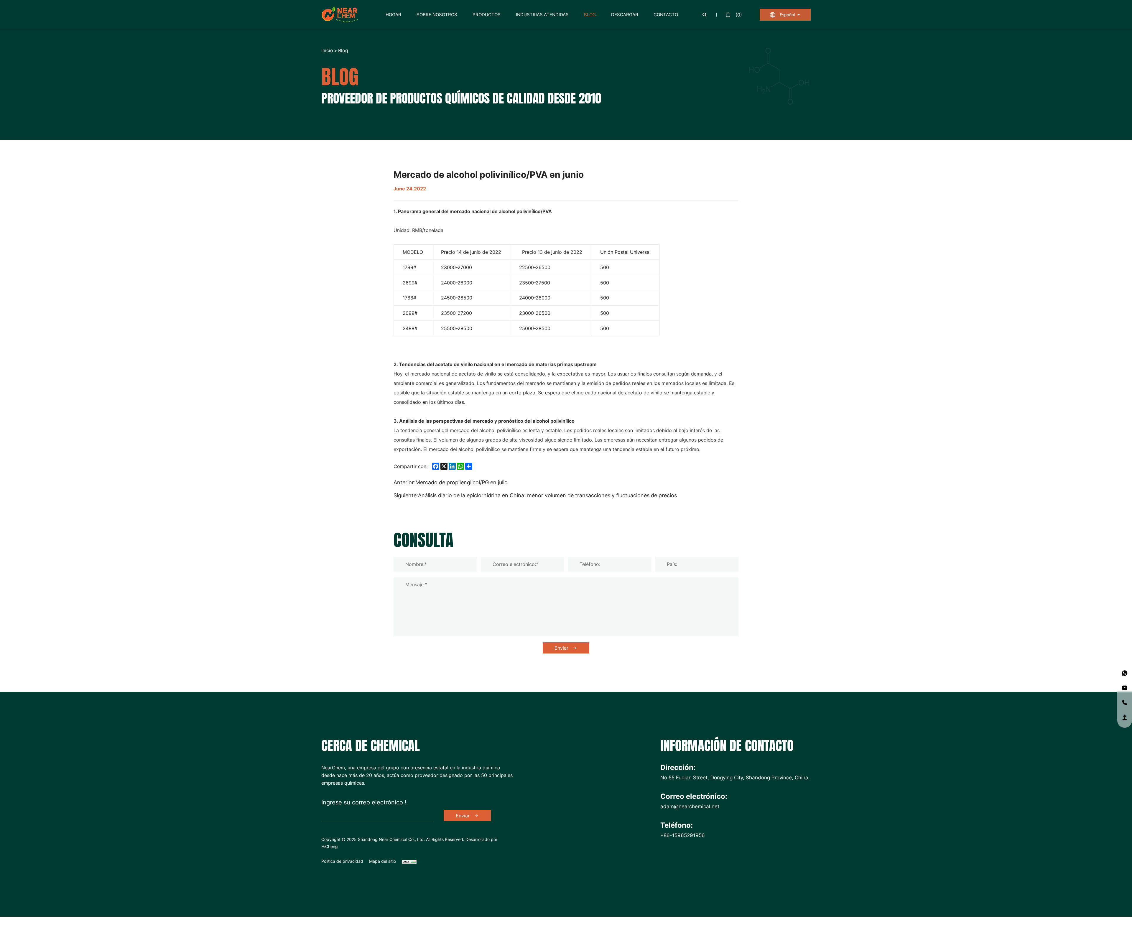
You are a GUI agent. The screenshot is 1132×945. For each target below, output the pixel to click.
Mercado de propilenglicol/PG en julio (461, 482)
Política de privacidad (342, 861)
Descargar (624, 14)
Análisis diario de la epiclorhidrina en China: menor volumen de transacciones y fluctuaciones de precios (547, 495)
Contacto (666, 14)
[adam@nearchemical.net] (1124, 688)
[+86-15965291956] (1124, 673)
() (739, 14)
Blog (590, 14)
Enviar (561, 648)
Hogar (393, 14)
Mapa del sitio (382, 861)
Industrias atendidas (542, 14)
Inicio (327, 50)
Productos (487, 14)
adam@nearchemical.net (689, 806)
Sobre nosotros (437, 14)
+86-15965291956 (682, 835)
